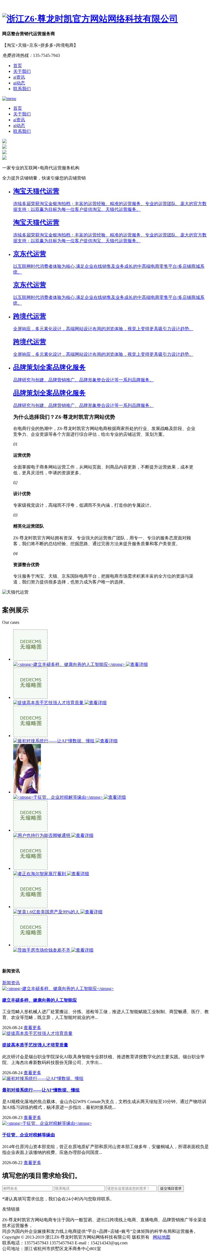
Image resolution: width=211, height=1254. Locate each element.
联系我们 (22, 88)
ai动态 (19, 83)
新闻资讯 (11, 982)
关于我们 (22, 71)
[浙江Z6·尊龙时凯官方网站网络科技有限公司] (105, 19)
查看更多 (32, 1027)
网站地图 (161, 1237)
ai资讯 (19, 77)
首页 (17, 65)
